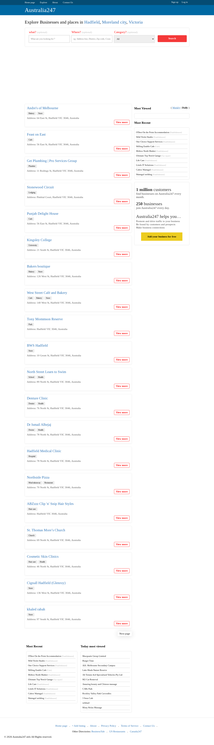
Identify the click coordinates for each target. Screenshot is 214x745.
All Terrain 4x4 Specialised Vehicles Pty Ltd (102, 675)
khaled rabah (36, 609)
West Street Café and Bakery (47, 293)
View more (122, 122)
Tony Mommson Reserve (45, 319)
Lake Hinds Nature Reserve (94, 670)
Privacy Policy (108, 725)
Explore (43, 2)
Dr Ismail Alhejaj (39, 425)
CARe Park (87, 689)
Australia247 (40, 10)
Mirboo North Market (152, 151)
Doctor (31, 430)
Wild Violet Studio (151, 137)
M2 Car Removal (90, 679)
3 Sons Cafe (87, 698)
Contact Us (68, 2)
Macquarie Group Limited (94, 656)
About (55, 2)
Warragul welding (150, 174)
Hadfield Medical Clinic (44, 451)
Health (40, 377)
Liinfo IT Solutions (151, 165)
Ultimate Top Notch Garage (153, 155)
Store (40, 113)
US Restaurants (117, 731)
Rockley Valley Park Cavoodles (96, 693)
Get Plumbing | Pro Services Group (52, 161)
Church (31, 535)
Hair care (32, 509)
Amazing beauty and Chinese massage (99, 684)
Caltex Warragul (149, 169)
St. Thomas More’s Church (46, 530)
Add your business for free (161, 236)
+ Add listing (78, 725)
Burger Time (88, 661)
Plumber (32, 166)
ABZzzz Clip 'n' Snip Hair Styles (50, 504)
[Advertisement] (107, 78)
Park (30, 324)
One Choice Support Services (155, 141)
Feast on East (36, 134)
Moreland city (114, 22)
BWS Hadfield (37, 345)
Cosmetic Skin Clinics (43, 556)
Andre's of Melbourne (42, 108)
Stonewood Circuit (40, 187)
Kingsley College (39, 240)
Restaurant (48, 483)
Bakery (31, 113)
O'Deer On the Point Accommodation (159, 132)
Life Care (146, 160)
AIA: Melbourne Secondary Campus (98, 665)
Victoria (136, 22)
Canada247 (136, 731)
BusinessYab (98, 731)
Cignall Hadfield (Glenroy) (46, 583)
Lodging (32, 192)
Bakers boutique (38, 266)
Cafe (30, 140)
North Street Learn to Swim (46, 372)
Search (172, 38)
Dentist (31, 403)
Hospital (32, 456)
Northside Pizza (38, 477)
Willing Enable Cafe (148, 146)
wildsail (86, 703)
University (33, 245)
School (31, 377)
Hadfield (92, 22)
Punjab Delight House (42, 214)
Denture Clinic (37, 398)
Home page (30, 2)
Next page (124, 633)
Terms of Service (129, 725)
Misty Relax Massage (92, 707)
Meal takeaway (34, 483)
